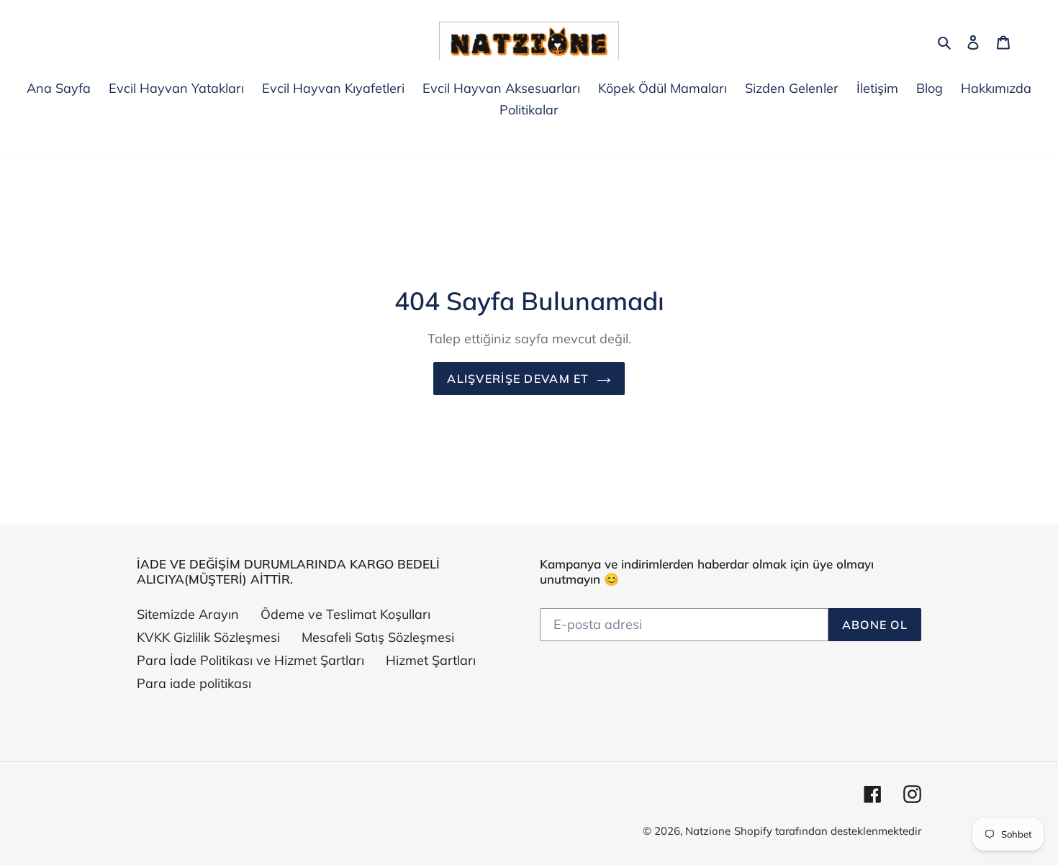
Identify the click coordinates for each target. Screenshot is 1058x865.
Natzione (708, 831)
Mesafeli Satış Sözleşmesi (378, 637)
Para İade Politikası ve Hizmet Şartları (250, 660)
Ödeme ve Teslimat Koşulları (345, 614)
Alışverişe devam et (518, 378)
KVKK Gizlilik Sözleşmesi (208, 637)
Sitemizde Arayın (188, 614)
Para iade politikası (194, 683)
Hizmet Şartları (431, 660)
